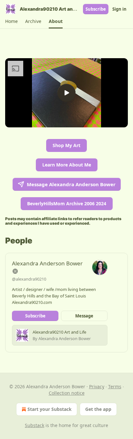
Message (84, 316)
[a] (66, 93)
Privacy (96, 386)
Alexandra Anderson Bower (47, 263)
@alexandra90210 (29, 279)
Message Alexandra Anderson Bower (71, 184)
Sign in (119, 9)
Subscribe (96, 9)
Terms (114, 386)
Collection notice (67, 393)
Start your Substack (49, 409)
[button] (11, 21)
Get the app (98, 409)
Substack (34, 425)
